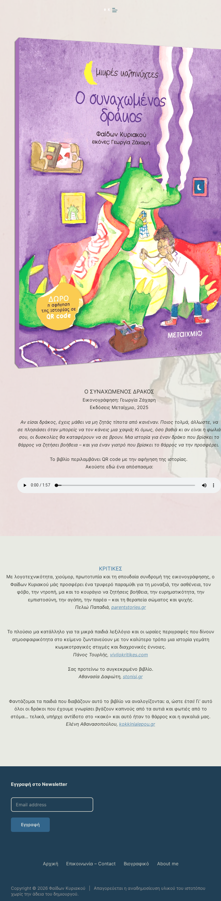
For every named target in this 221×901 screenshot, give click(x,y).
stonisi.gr (133, 676)
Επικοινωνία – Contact (91, 863)
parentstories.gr (128, 607)
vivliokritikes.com (129, 654)
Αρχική (50, 863)
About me (167, 863)
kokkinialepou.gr (137, 724)
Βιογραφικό (136, 863)
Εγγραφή (30, 824)
